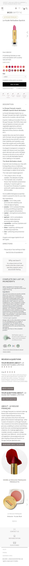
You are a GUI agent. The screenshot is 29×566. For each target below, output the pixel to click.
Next (27, 36)
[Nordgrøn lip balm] (4, 67)
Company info (7, 555)
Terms (5, 552)
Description (8, 104)
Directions (7, 244)
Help (4, 549)
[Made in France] (14, 346)
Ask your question (9, 399)
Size (4, 73)
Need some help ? (8, 88)
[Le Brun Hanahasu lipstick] (23, 70)
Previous (27, 32)
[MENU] (3, 8)
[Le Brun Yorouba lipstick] (21, 70)
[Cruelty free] (18, 346)
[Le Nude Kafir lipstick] (12, 70)
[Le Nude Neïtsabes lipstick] (9, 70)
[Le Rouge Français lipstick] (12, 67)
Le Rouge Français (10, 17)
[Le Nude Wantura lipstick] (15, 70)
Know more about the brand (13, 444)
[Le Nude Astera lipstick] (6, 70)
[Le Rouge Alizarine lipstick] (15, 67)
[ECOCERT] (5, 346)
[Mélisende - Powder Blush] (14, 503)
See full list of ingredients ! (14, 252)
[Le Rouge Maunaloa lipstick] (6, 67)
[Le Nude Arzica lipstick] (4, 70)
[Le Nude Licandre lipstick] (18, 67)
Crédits (15, 561)
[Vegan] (9, 346)
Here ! (19, 4)
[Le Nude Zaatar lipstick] (23, 67)
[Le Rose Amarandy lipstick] (21, 67)
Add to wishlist (22, 88)
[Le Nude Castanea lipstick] (18, 70)
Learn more (6, 62)
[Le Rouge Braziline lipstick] (9, 67)
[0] (23, 8)
